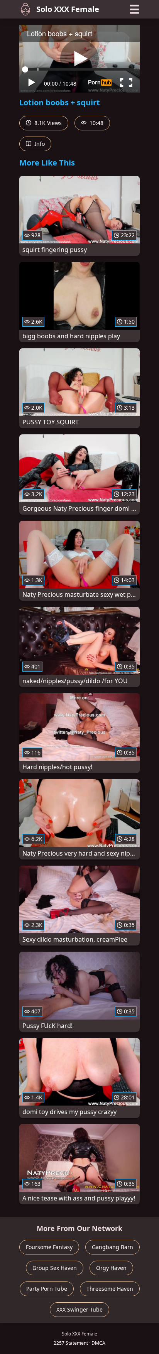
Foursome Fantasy (49, 1247)
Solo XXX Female (67, 9)
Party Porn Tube (46, 1288)
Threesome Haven (109, 1288)
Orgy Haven (111, 1267)
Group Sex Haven (54, 1267)
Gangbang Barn (112, 1247)
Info (39, 143)
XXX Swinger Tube (79, 1309)
